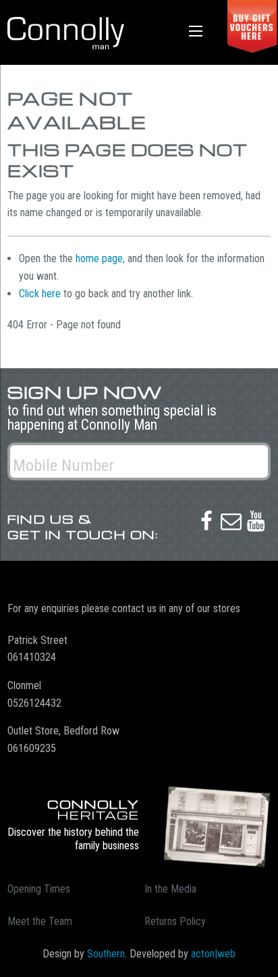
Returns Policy (175, 921)
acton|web (213, 953)
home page (99, 258)
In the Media (170, 888)
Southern (106, 953)
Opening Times (38, 888)
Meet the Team (39, 921)
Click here (40, 293)
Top (263, 958)
